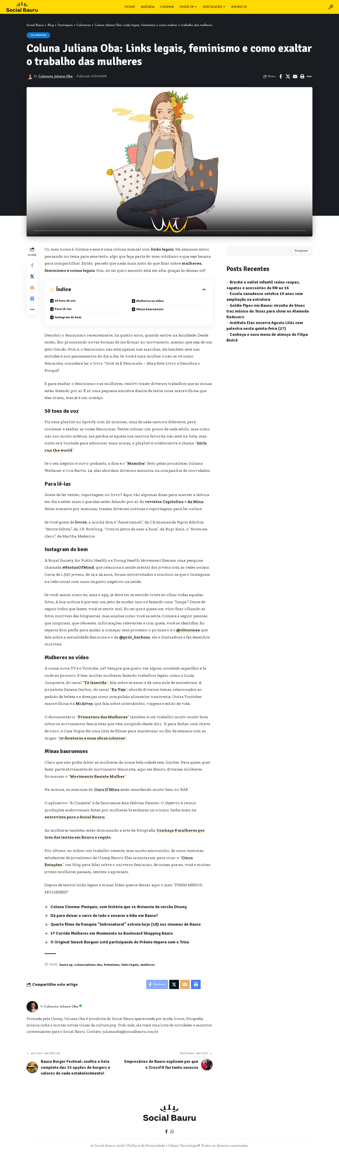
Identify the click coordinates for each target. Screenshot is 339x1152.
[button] (331, 7)
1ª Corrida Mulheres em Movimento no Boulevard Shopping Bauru (112, 933)
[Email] (295, 76)
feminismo (111, 965)
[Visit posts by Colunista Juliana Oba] (30, 77)
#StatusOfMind (78, 567)
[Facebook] (166, 1131)
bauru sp (65, 965)
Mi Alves (84, 703)
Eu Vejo (119, 689)
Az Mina (195, 501)
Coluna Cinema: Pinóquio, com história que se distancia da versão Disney (119, 906)
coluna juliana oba (88, 965)
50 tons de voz (65, 301)
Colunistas (38, 35)
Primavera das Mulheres (103, 716)
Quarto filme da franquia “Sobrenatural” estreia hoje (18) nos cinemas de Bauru (126, 924)
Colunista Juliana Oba (56, 76)
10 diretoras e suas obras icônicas (92, 738)
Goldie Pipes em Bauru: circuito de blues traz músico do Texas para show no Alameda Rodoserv (267, 311)
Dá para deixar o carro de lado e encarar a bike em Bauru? (104, 915)
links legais (130, 965)
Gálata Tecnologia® (184, 1145)
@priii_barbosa (134, 637)
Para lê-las (63, 309)
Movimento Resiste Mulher (97, 776)
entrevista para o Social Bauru (75, 816)
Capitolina (173, 501)
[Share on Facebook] (280, 76)
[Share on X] (288, 76)
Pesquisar (301, 250)
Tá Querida (95, 682)
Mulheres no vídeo (150, 301)
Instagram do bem (68, 317)
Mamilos (136, 463)
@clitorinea (188, 629)
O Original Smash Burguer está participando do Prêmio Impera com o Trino (120, 942)
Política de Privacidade (146, 1145)
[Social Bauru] (22, 7)
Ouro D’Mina (106, 789)
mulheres (147, 965)
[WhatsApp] (172, 1131)
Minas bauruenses (150, 309)
